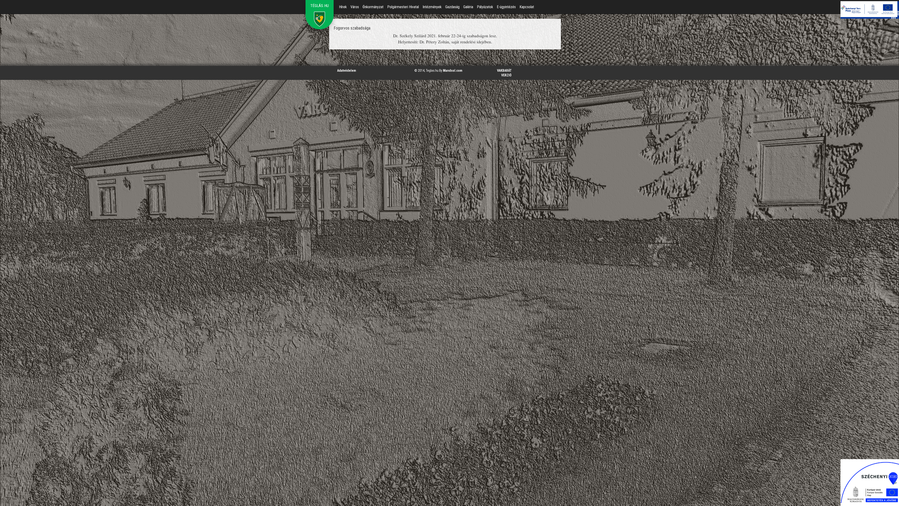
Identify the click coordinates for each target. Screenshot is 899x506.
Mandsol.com (452, 70)
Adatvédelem (346, 70)
